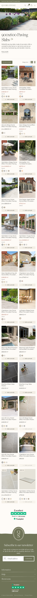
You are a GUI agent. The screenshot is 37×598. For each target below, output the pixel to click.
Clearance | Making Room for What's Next (12, 1)
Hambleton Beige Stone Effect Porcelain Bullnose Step (22, 499)
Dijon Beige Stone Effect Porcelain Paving (27, 125)
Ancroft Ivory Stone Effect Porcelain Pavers (9, 418)
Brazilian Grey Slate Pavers (25, 385)
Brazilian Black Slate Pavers (8, 385)
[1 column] (34, 62)
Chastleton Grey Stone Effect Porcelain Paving (22, 281)
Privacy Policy (28, 595)
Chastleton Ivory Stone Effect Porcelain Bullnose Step (27, 455)
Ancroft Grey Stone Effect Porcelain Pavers (7, 426)
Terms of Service (18, 595)
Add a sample (10, 99)
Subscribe (29, 558)
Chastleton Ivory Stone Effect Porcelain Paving (26, 274)
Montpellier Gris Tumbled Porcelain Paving (22, 96)
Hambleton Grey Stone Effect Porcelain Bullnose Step (24, 499)
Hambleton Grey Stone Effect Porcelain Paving (7, 96)
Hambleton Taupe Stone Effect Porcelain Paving (9, 96)
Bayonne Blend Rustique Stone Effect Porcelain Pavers (9, 348)
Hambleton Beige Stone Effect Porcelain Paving (5, 96)
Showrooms (6, 579)
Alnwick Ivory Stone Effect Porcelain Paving (5, 133)
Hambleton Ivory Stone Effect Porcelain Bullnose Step (26, 499)
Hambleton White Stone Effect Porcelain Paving (9, 491)
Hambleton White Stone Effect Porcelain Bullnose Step (27, 491)
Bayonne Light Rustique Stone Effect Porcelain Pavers (5, 356)
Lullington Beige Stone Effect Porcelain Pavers (26, 311)
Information (6, 570)
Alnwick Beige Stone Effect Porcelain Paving (9, 125)
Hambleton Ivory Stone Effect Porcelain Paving (9, 88)
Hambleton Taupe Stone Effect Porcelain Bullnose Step (29, 499)
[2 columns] (32, 62)
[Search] (25, 5)
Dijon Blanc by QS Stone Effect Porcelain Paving (22, 134)
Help (3, 574)
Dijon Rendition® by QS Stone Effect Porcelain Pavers (24, 134)
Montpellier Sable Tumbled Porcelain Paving (25, 88)
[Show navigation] (35, 5)
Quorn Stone (6, 595)
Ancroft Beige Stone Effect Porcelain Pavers (5, 426)
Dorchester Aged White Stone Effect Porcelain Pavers (27, 200)
